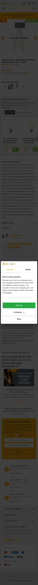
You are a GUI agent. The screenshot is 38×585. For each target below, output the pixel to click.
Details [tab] (28, 269)
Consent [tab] (10, 269)
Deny (19, 319)
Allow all (19, 305)
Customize (18, 312)
